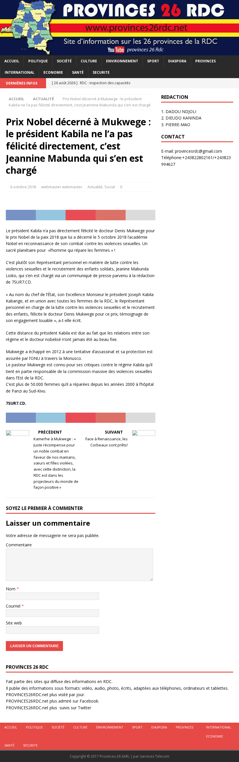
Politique (38, 61)
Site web (14, 623)
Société (64, 61)
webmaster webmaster (61, 186)
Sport (153, 61)
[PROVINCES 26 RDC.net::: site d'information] (119, 51)
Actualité (95, 186)
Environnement (122, 61)
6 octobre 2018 (23, 186)
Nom (11, 589)
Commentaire (19, 545)
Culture (89, 61)
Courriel (14, 606)
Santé (78, 72)
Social (109, 186)
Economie (53, 72)
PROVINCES (205, 61)
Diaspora (177, 61)
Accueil (11, 61)
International (19, 72)
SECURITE (101, 72)
